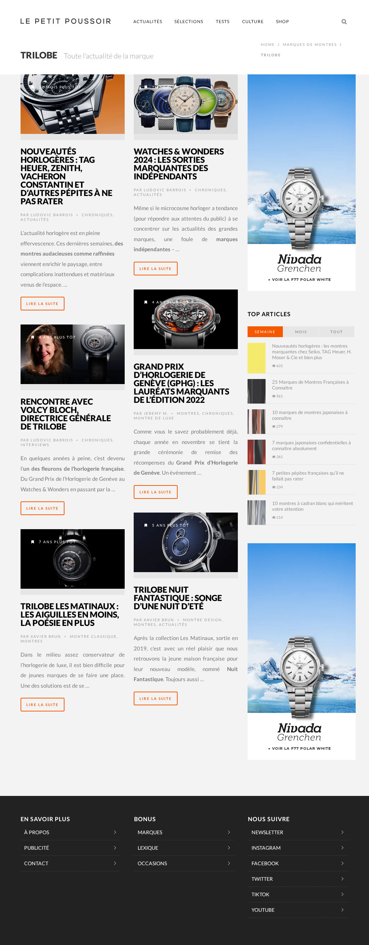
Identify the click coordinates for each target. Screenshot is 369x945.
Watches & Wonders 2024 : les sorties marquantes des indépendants (179, 163)
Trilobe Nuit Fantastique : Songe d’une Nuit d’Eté (178, 597)
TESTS (223, 21)
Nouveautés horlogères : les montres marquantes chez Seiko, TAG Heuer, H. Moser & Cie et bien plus (312, 351)
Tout (336, 332)
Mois (301, 332)
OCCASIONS (152, 863)
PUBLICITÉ (36, 848)
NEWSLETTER (267, 832)
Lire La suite (42, 303)
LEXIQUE (148, 848)
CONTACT (36, 863)
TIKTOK (261, 894)
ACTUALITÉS (147, 21)
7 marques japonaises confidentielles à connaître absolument (311, 445)
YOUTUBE (263, 910)
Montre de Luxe (154, 418)
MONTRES (188, 413)
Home (268, 44)
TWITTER (262, 879)
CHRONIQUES (97, 215)
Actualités (35, 219)
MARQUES (150, 832)
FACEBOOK (265, 863)
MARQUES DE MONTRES (310, 44)
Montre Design (202, 620)
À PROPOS (36, 832)
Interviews (35, 445)
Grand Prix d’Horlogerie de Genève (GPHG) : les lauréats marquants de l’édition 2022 (181, 383)
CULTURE (253, 21)
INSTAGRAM (266, 848)
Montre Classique (93, 636)
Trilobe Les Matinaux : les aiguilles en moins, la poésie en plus (70, 614)
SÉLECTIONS (188, 21)
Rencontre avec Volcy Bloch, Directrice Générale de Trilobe (66, 413)
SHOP (282, 21)
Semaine (265, 332)
